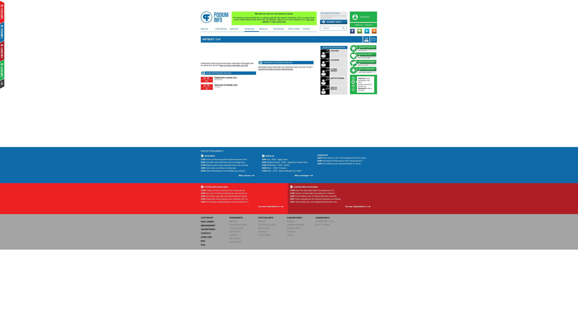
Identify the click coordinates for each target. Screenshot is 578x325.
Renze (360, 78)
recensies (278, 29)
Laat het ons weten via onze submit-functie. (275, 69)
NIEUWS (233, 221)
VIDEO (290, 235)
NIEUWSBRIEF (208, 225)
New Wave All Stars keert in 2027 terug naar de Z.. (340, 161)
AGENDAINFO (322, 218)
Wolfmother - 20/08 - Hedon (275, 165)
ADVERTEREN (208, 229)
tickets (306, 29)
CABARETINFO (294, 218)
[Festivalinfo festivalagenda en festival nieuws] (2, 12)
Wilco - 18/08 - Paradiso (274, 168)
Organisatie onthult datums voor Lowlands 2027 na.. (225, 199)
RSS (203, 241)
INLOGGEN (365, 17)
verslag (263, 29)
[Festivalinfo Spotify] (359, 31)
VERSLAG (234, 235)
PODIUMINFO (236, 218)
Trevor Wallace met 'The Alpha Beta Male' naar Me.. (313, 196)
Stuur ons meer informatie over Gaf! (233, 65)
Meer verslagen (302, 175)
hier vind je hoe (279, 21)
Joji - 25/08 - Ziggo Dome (274, 159)
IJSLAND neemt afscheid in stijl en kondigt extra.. (223, 162)
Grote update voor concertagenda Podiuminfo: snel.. (314, 202)
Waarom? (368, 25)
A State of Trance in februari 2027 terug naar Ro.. (223, 190)
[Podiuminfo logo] (215, 17)
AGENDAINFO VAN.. (324, 221)
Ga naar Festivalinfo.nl (268, 206)
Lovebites (362, 82)
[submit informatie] (333, 22)
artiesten (249, 29)
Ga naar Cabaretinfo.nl (355, 206)
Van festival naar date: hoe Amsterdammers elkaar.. (224, 196)
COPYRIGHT (207, 218)
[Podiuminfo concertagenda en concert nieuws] (2, 32)
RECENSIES (235, 238)
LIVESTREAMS (236, 228)
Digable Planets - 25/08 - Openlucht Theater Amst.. (285, 162)
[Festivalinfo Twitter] (366, 31)
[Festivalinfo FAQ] (2, 84)
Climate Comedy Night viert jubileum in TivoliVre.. (313, 193)
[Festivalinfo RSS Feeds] (374, 31)
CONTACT (206, 233)
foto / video (294, 29)
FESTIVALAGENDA (267, 225)
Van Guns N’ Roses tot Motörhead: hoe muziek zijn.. (224, 193)
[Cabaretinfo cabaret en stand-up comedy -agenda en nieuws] (2, 51)
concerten (221, 29)
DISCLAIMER (207, 221)
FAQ (203, 245)
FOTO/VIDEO (235, 242)
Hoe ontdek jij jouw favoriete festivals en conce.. (339, 164)
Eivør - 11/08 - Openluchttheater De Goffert (281, 171)
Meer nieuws (244, 175)
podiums (234, 29)
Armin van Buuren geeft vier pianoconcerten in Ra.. (224, 159)
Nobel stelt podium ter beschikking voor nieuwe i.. (223, 171)
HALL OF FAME (322, 225)
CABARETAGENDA (295, 225)
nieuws (204, 29)
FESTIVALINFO (265, 218)
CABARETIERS (294, 228)
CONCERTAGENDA (238, 225)
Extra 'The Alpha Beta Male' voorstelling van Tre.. (312, 190)
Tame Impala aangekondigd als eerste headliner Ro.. (225, 202)
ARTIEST (208, 39)
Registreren (359, 25)
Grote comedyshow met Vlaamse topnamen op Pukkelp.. (315, 199)
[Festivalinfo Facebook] (352, 31)
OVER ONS (206, 237)
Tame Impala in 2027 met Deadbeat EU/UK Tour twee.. (342, 158)
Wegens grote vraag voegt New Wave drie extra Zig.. (225, 165)
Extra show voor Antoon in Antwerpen (218, 168)
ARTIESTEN (235, 232)
